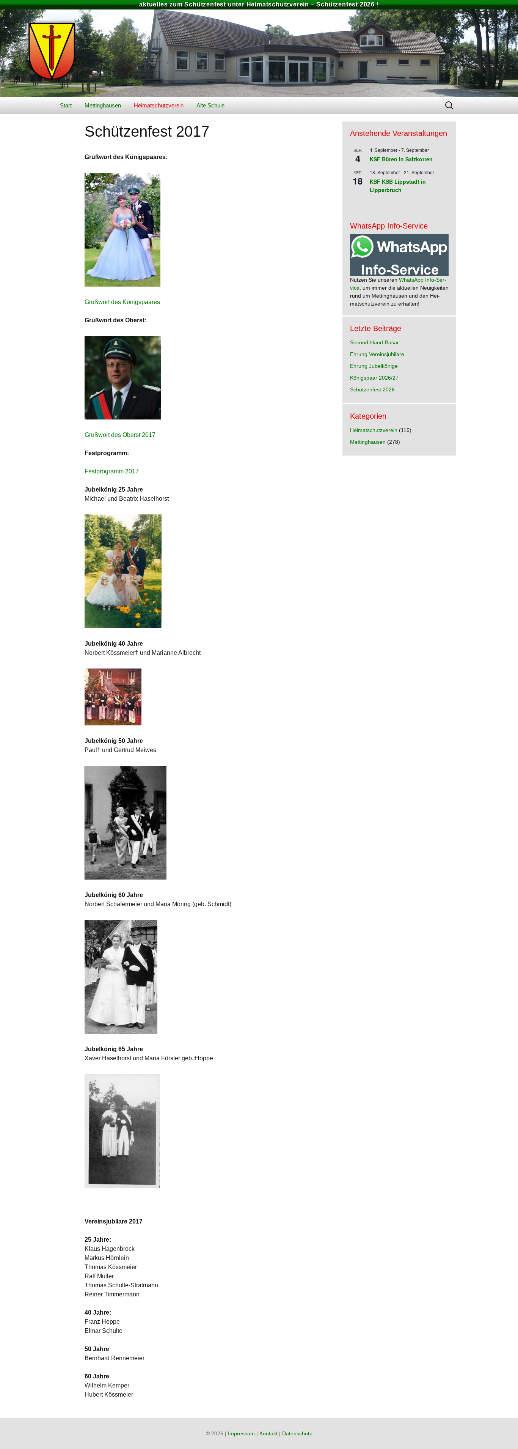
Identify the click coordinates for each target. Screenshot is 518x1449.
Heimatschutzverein (159, 105)
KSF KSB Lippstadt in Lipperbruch (398, 186)
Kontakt (268, 1433)
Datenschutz (297, 1433)
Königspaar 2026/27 (374, 378)
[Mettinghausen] (259, 53)
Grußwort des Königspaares (122, 302)
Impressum (241, 1433)
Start (66, 105)
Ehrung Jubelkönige (374, 366)
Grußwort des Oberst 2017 (120, 435)
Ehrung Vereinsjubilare (377, 354)
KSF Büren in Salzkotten (401, 159)
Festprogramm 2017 (112, 471)
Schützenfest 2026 (372, 389)
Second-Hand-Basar (374, 342)
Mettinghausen (103, 105)
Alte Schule (210, 105)
